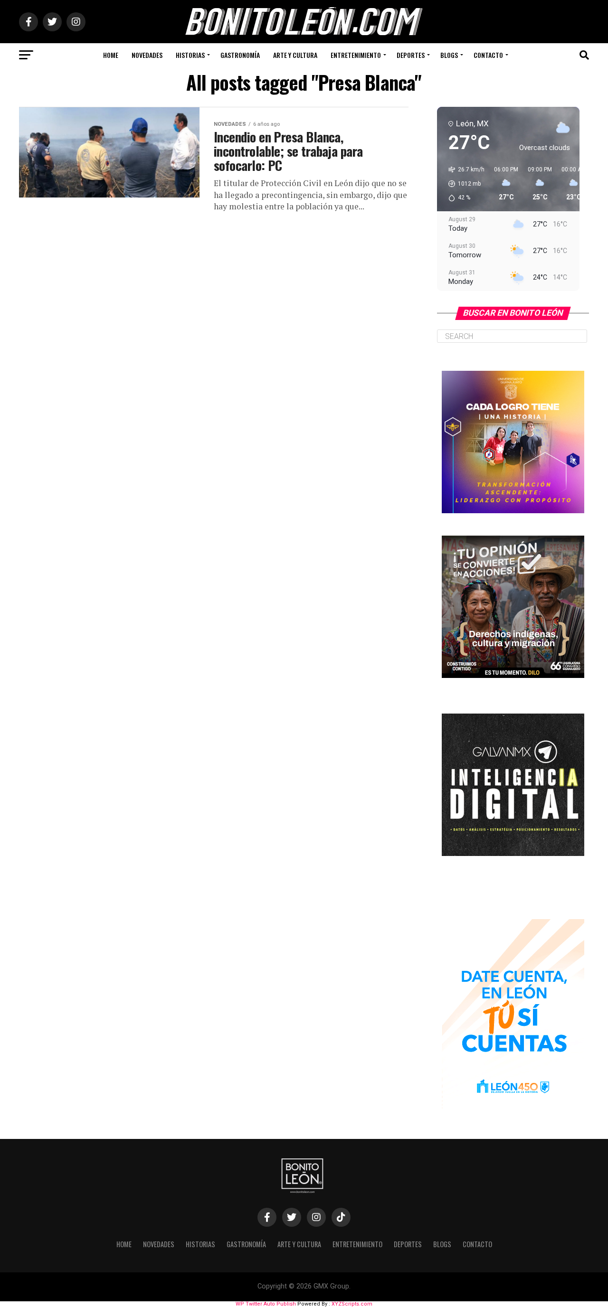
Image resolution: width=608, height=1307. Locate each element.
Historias (190, 55)
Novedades (147, 55)
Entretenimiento (356, 55)
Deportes (411, 55)
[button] (463, 184)
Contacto (488, 55)
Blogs (449, 55)
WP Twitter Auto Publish (266, 1304)
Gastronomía (240, 55)
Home (110, 55)
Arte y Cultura (295, 55)
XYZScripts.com (352, 1304)
